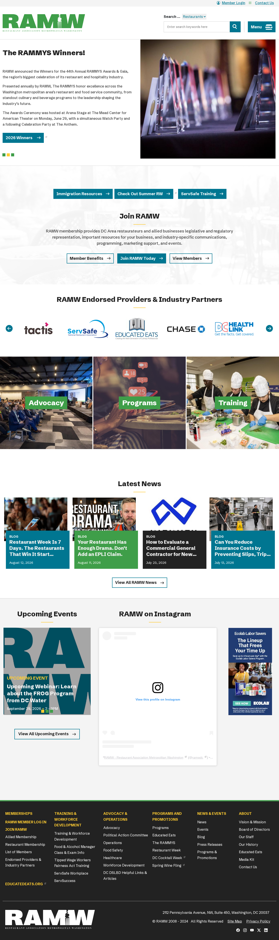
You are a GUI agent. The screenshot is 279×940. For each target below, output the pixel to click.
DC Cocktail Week (167, 858)
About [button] (245, 813)
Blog (201, 837)
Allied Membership (20, 837)
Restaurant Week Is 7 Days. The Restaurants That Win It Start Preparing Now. (36, 548)
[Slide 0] (3, 155)
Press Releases (209, 844)
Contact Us (264, 3)
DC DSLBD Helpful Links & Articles (125, 875)
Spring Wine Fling (166, 865)
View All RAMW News (136, 582)
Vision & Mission (252, 822)
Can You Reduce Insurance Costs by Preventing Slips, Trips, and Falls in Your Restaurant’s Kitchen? (243, 548)
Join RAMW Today (138, 258)
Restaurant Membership (25, 844)
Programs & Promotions (207, 855)
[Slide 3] (51, 711)
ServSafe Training (198, 193)
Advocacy (111, 827)
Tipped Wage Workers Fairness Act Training (72, 863)
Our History (248, 844)
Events (202, 829)
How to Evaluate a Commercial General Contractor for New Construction (171, 548)
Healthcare (112, 858)
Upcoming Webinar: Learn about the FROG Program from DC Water (42, 693)
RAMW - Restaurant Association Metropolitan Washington (143, 757)
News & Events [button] (211, 813)
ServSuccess (64, 880)
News (201, 822)
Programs (160, 827)
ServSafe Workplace (71, 873)
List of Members (18, 852)
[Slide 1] (8, 155)
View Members (187, 258)
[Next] (269, 328)
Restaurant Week (166, 850)
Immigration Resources (79, 193)
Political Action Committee (125, 835)
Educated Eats (164, 835)
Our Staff (246, 837)
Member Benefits (86, 258)
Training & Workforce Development (72, 836)
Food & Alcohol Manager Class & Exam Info (74, 849)
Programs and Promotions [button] (167, 816)
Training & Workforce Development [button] (68, 819)
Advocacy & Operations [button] (115, 816)
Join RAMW (16, 829)
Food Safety (113, 850)
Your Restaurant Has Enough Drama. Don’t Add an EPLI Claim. (102, 548)
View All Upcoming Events (43, 733)
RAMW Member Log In (25, 822)
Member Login (233, 3)
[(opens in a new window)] (250, 671)
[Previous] (9, 328)
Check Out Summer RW (140, 193)
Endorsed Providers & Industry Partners (23, 862)
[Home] (44, 23)
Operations (112, 843)
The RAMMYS (163, 843)
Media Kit (246, 859)
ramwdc (197, 757)
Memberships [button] (18, 813)
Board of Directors (254, 829)
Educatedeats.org (24, 884)
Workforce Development (124, 865)
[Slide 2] (12, 155)
